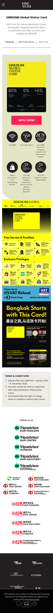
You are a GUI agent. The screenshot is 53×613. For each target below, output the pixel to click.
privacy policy (33, 599)
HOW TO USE (43, 42)
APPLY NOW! (26, 120)
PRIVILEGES (9, 42)
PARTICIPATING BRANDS (26, 42)
